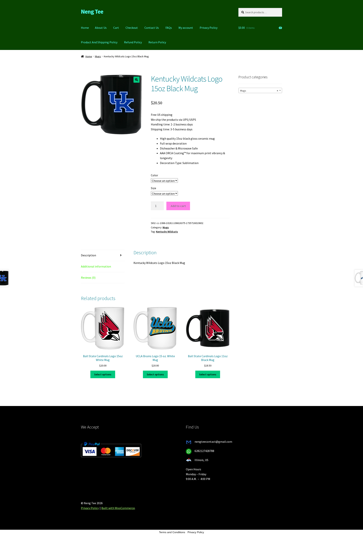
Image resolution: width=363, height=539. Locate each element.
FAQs (168, 28)
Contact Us (151, 28)
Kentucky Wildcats (167, 231)
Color (154, 175)
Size (153, 188)
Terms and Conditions (172, 532)
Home (85, 28)
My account (185, 28)
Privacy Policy (208, 28)
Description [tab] (88, 255)
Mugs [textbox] (259, 90)
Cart (116, 28)
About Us (101, 28)
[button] (136, 80)
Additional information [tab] (96, 266)
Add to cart (178, 206)
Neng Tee (92, 11)
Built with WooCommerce (118, 508)
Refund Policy (133, 42)
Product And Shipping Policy (99, 42)
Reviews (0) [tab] (88, 277)
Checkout (132, 28)
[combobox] (260, 90)
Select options (102, 374)
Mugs (98, 56)
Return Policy (157, 42)
